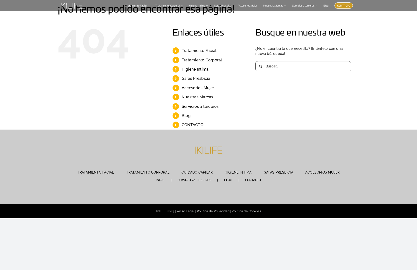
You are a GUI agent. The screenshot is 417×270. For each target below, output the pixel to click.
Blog (186, 115)
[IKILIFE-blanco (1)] (71, 2)
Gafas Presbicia (196, 78)
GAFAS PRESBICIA (278, 172)
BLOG (228, 180)
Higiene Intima (195, 69)
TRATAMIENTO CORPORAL (148, 172)
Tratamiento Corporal (202, 60)
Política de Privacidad (213, 211)
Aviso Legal (186, 211)
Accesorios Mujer (198, 88)
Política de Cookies (246, 211)
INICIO (160, 180)
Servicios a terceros (200, 106)
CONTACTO (192, 125)
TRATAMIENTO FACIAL (95, 172)
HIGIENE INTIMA (238, 172)
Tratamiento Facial (199, 50)
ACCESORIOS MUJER (322, 172)
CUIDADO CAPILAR (197, 172)
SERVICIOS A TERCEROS (194, 180)
